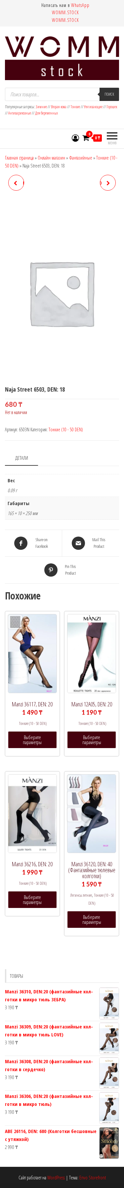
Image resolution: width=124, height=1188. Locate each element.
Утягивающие (93, 107)
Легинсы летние (81, 895)
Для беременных (46, 113)
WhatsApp (80, 5)
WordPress (56, 1177)
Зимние (42, 107)
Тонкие (75, 107)
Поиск (109, 94)
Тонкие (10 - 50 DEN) (66, 429)
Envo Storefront (92, 1177)
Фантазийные (80, 157)
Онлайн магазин (51, 157)
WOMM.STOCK (65, 12)
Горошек (111, 107)
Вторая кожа (58, 107)
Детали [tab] (21, 457)
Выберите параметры (32, 739)
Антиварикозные (20, 113)
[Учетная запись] (75, 138)
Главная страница (19, 157)
